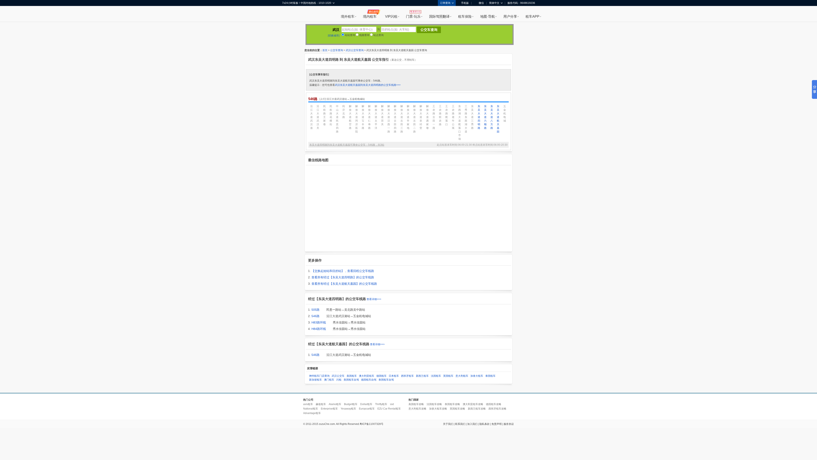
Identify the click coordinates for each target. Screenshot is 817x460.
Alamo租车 (335, 404)
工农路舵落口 (446, 115)
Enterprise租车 (329, 408)
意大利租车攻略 (417, 408)
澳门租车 (329, 379)
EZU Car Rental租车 (389, 408)
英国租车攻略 (457, 408)
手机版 (465, 2)
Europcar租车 (367, 408)
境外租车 (347, 16)
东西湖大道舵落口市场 (459, 122)
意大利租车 (462, 375)
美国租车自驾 (351, 379)
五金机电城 (504, 113)
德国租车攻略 (493, 404)
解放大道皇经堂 (421, 117)
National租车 (310, 408)
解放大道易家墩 (427, 117)
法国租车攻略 (434, 404)
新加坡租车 (315, 379)
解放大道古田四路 (395, 119)
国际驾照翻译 (439, 16)
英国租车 (448, 375)
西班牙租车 (407, 375)
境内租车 (370, 16)
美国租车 (352, 375)
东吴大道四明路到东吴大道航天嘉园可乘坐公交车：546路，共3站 (346, 144)
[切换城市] (333, 35)
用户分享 (510, 16)
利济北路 (343, 112)
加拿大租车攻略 (438, 408)
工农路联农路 (440, 115)
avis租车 (308, 404)
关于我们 (448, 424)
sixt (392, 404)
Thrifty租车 (381, 404)
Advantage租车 (312, 413)
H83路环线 (318, 322)
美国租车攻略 (416, 404)
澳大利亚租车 (366, 375)
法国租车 (436, 375)
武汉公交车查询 (355, 50)
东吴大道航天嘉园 (498, 119)
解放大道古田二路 (414, 119)
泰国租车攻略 (452, 404)
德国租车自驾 (368, 379)
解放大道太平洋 (376, 117)
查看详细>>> (374, 299)
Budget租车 (350, 404)
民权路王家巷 (324, 115)
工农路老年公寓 (453, 117)
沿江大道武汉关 (318, 117)
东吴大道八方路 (491, 117)
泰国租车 (490, 375)
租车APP (532, 16)
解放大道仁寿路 (369, 117)
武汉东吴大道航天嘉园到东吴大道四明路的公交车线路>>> (368, 84)
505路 (315, 309)
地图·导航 (487, 16)
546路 (315, 316)
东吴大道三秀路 (472, 117)
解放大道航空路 (350, 117)
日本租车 (394, 375)
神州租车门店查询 (319, 375)
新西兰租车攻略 (477, 408)
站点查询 (378, 35)
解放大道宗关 (382, 115)
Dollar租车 (366, 404)
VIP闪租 (391, 16)
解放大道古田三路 (401, 119)
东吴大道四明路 (479, 117)
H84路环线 (318, 329)
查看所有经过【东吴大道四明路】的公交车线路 (342, 277)
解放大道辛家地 (408, 117)
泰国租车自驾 (386, 379)
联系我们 (460, 424)
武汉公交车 (338, 375)
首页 (324, 50)
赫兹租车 (321, 404)
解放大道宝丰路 (363, 117)
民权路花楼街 (331, 115)
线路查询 (364, 35)
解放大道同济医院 (356, 119)
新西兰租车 (422, 375)
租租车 (287, 14)
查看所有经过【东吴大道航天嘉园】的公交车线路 (344, 283)
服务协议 (509, 424)
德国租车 (381, 375)
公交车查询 (336, 50)
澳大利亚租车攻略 (473, 404)
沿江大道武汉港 (311, 117)
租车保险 (465, 16)
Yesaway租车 (348, 408)
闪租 (338, 379)
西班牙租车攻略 (497, 408)
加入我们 (472, 424)
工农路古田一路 (434, 117)
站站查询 (349, 35)
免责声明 (496, 424)
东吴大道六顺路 (485, 117)
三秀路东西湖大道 (466, 119)
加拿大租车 (476, 375)
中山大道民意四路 (337, 119)
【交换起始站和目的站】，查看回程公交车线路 (342, 271)
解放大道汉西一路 (388, 119)
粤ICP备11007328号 (371, 424)
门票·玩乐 (413, 16)
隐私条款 (484, 424)
